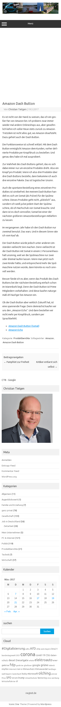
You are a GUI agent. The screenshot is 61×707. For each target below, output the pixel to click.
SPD (8, 677)
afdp (38, 649)
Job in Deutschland (11, 521)
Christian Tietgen (17, 109)
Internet (12, 669)
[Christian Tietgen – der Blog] (30, 13)
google (36, 665)
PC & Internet (8, 538)
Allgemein (6, 494)
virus (49, 678)
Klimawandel (41, 669)
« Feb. (7, 611)
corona (28, 654)
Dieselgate (22, 660)
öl (17, 681)
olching (44, 673)
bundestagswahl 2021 (11, 655)
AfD (33, 648)
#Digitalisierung (13, 648)
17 (38, 598)
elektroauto (44, 660)
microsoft (33, 673)
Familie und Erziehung (12, 505)
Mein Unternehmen (11, 532)
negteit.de (31, 693)
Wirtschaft (7, 560)
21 (15, 602)
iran (18, 669)
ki (21, 669)
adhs (27, 649)
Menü (30, 23)
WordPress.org (9, 476)
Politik (5, 543)
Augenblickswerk (10, 499)
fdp (13, 665)
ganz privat (7, 510)
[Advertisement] (30, 63)
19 (53, 598)
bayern (48, 649)
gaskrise (19, 665)
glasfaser (28, 665)
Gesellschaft (8, 516)
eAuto (31, 660)
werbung (55, 678)
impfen (5, 669)
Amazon (49, 338)
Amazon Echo (15, 330)
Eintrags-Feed (8, 465)
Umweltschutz (31, 678)
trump (21, 677)
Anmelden (7, 460)
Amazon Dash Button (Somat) (23, 326)
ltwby (24, 674)
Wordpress (46, 704)
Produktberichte (22, 338)
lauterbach (16, 674)
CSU (48, 655)
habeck (52, 665)
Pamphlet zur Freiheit (16, 362)
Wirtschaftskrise (8, 681)
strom (15, 678)
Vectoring (42, 678)
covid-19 (40, 655)
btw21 (54, 649)
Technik (5, 554)
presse (54, 674)
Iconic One (14, 704)
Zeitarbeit (9, 526)
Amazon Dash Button (13, 342)
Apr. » (16, 611)
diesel (12, 660)
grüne (44, 665)
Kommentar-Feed (10, 471)
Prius (4, 678)
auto (43, 649)
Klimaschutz (29, 669)
